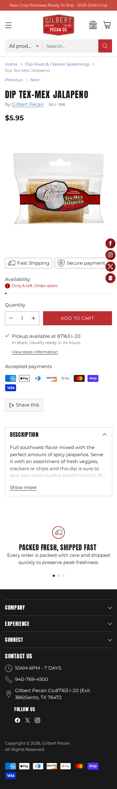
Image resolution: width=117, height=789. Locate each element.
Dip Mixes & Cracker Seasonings (57, 64)
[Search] (105, 45)
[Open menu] (8, 25)
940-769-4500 (31, 679)
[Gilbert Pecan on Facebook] (17, 721)
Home (11, 64)
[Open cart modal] (106, 25)
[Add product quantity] (33, 318)
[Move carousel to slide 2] (58, 576)
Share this (27, 405)
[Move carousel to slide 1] (54, 576)
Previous (13, 79)
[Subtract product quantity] (11, 318)
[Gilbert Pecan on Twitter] (27, 721)
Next (35, 79)
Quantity (15, 305)
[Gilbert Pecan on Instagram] (37, 721)
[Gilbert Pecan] (58, 25)
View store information (35, 351)
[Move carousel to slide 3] (63, 576)
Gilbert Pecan (28, 104)
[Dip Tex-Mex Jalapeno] (58, 189)
